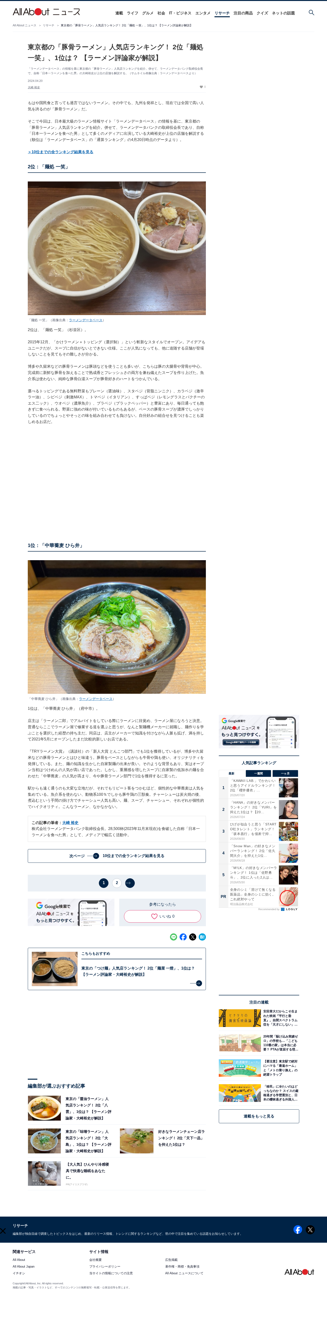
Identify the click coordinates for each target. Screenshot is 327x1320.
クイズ (262, 13)
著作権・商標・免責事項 (182, 1266)
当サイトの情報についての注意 (111, 1273)
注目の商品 (243, 13)
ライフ (132, 13)
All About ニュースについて (184, 1273)
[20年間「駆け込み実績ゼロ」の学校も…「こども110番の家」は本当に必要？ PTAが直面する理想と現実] (280, 1043)
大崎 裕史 (34, 87)
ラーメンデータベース (85, 320)
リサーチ (222, 13)
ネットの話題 (283, 13)
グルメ (148, 13)
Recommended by (269, 909)
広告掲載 (171, 1260)
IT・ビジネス (180, 13)
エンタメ (203, 13)
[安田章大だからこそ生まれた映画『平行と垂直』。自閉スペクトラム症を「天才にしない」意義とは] (280, 1018)
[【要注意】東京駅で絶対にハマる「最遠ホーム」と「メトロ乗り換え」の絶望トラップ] (280, 1068)
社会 (161, 13)
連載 (119, 13)
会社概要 (95, 1260)
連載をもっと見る (259, 1116)
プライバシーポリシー (104, 1266)
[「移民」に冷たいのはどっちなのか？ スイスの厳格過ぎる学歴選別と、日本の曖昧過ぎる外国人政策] (280, 1093)
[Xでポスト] (192, 937)
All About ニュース (24, 25)
